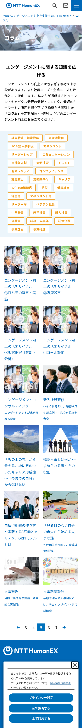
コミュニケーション (56, 154)
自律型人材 (19, 163)
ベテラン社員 (45, 204)
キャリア (64, 179)
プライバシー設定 (41, 697)
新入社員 (61, 212)
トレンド (64, 163)
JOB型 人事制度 (22, 146)
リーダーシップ (22, 154)
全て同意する (41, 718)
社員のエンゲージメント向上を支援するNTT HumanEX (36, 16)
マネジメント (52, 146)
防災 (45, 187)
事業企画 (17, 229)
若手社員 (39, 212)
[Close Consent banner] (75, 665)
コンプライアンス (51, 171)
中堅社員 (17, 212)
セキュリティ (20, 171)
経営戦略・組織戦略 (25, 138)
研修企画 (64, 221)
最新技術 (42, 163)
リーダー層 (19, 204)
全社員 (16, 221)
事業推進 (39, 229)
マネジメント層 (41, 196)
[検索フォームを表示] (54, 5)
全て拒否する (41, 708)
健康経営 (63, 187)
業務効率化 (41, 179)
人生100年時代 (21, 187)
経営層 (16, 196)
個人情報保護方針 (60, 683)
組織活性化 (56, 138)
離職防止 (17, 179)
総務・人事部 (39, 221)
